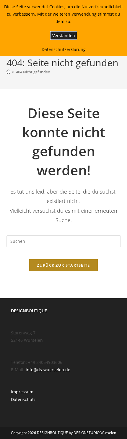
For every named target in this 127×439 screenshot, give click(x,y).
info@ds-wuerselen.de (48, 369)
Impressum (22, 392)
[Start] (8, 72)
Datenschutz (23, 399)
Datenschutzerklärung (64, 49)
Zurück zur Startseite (63, 265)
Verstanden (63, 35)
